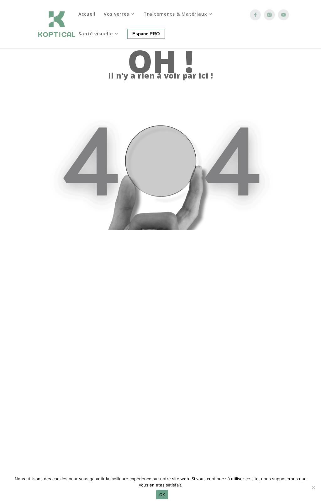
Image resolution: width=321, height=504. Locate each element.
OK (162, 494)
